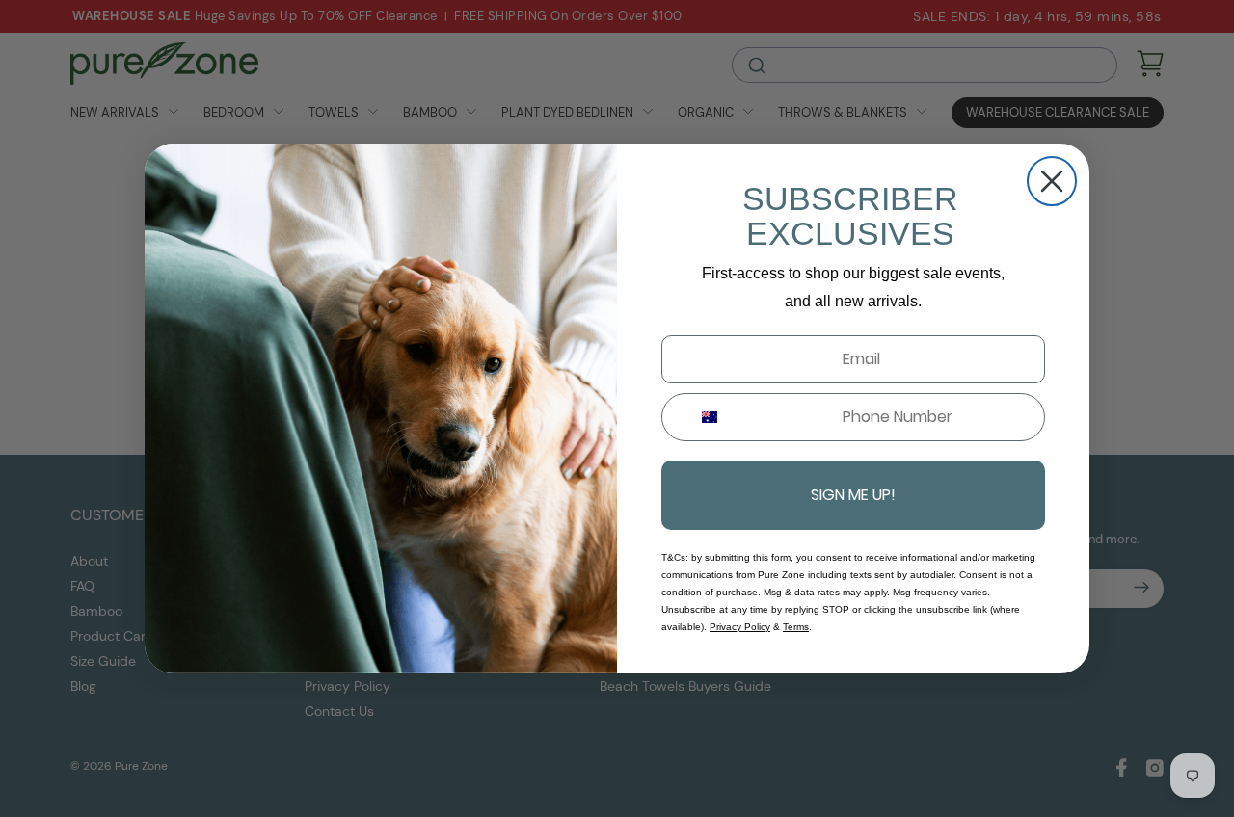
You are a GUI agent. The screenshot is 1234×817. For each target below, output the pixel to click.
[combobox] (701, 417)
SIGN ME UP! (853, 495)
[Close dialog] (1052, 181)
